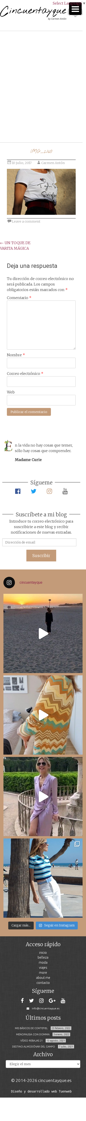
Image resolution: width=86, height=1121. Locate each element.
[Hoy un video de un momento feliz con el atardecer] (43, 633)
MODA (43, 962)
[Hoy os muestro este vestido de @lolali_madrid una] (43, 796)
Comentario (19, 297)
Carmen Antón (53, 163)
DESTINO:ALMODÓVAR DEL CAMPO (33, 1046)
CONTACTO (43, 983)
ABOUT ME (43, 977)
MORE (43, 972)
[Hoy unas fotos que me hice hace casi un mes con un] (43, 878)
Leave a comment (26, 221)
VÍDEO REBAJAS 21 (31, 1040)
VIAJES (43, 967)
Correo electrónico (25, 373)
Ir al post (24, 125)
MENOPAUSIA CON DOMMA (33, 1034)
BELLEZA (43, 957)
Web (11, 392)
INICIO (43, 952)
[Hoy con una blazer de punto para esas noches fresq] (43, 715)
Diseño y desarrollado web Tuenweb (41, 1091)
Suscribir (41, 555)
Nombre (16, 355)
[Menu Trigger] (75, 8)
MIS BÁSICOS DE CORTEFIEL (31, 1028)
